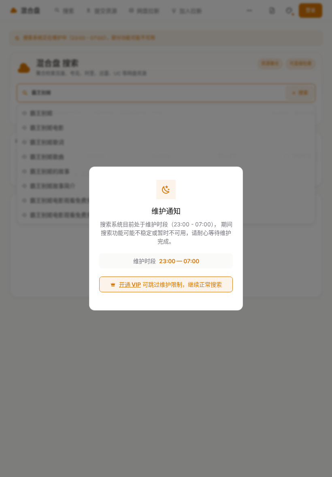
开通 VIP (130, 284)
